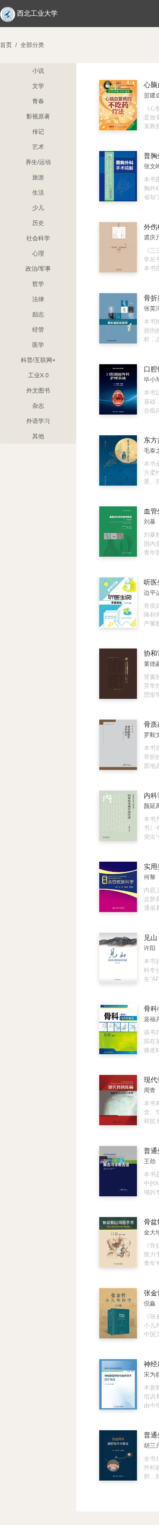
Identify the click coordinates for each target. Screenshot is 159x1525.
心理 (38, 253)
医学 (38, 344)
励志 (38, 314)
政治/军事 (38, 268)
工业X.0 (38, 375)
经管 (38, 329)
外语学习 (38, 421)
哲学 (38, 283)
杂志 (38, 405)
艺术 (38, 146)
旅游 (38, 177)
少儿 (38, 207)
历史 (38, 223)
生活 (38, 192)
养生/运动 (38, 162)
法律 (38, 299)
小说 (38, 70)
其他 (38, 436)
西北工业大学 (37, 13)
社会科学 (38, 238)
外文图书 (38, 390)
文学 (38, 85)
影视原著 (38, 116)
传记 (38, 131)
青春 (38, 101)
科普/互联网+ (38, 360)
